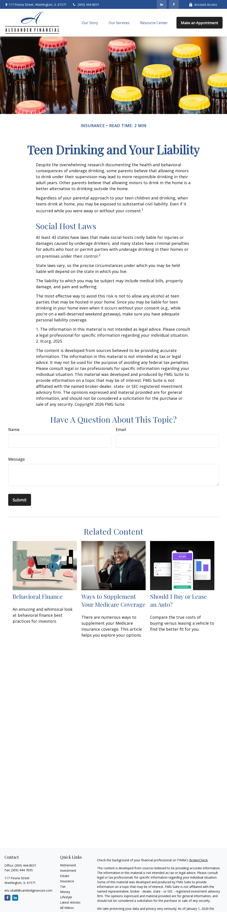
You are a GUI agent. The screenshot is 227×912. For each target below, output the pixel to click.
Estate (64, 876)
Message (16, 459)
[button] (90, 22)
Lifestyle (66, 897)
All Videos (67, 908)
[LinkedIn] (162, 4)
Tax (62, 886)
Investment (68, 870)
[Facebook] (174, 4)
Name (14, 429)
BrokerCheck (198, 860)
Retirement (68, 865)
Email (121, 429)
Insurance (67, 881)
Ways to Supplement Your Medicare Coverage (113, 600)
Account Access (205, 4)
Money (65, 892)
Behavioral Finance (38, 596)
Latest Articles (70, 902)
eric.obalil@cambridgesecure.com (28, 890)
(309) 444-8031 (88, 4)
